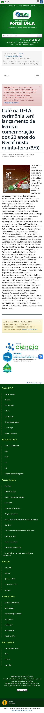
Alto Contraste (24, 6)
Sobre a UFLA (11, 42)
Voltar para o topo (35, 383)
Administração (9, 608)
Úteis (6, 654)
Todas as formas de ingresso (14, 474)
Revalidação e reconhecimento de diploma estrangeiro (18, 554)
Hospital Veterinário (11, 514)
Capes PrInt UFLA (10, 492)
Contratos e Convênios (12, 508)
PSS (6, 468)
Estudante (8, 568)
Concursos (8, 503)
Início (21, 53)
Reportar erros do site (12, 648)
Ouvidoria (8, 525)
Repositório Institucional (13, 547)
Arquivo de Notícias (14, 56)
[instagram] (24, 40)
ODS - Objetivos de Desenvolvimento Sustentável (21, 519)
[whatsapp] (27, 40)
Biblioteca (8, 486)
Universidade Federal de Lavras (22, 710)
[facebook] (21, 40)
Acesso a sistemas (11, 433)
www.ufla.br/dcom (11, 102)
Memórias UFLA (10, 636)
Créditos (7, 659)
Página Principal (10, 394)
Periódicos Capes (10, 536)
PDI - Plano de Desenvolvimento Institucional (20, 531)
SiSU (6, 451)
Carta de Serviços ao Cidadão (14, 497)
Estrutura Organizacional (13, 614)
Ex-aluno (7, 590)
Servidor (7, 573)
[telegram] (36, 40)
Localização (8, 625)
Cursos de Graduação (12, 446)
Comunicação (9, 405)
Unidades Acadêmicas (12, 422)
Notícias (7, 400)
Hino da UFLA (9, 630)
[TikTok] (33, 40)
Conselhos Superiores (12, 602)
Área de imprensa (28, 44)
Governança (9, 428)
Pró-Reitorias (9, 416)
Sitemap (33, 6)
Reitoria (7, 411)
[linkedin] (30, 40)
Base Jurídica (9, 619)
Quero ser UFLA (10, 579)
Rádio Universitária (11, 542)
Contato (18, 44)
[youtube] (39, 40)
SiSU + (7, 457)
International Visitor (11, 584)
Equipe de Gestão (23, 42)
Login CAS (8, 665)
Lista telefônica (22, 690)
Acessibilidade (12, 6)
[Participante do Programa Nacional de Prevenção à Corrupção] (7, 368)
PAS (6, 462)
